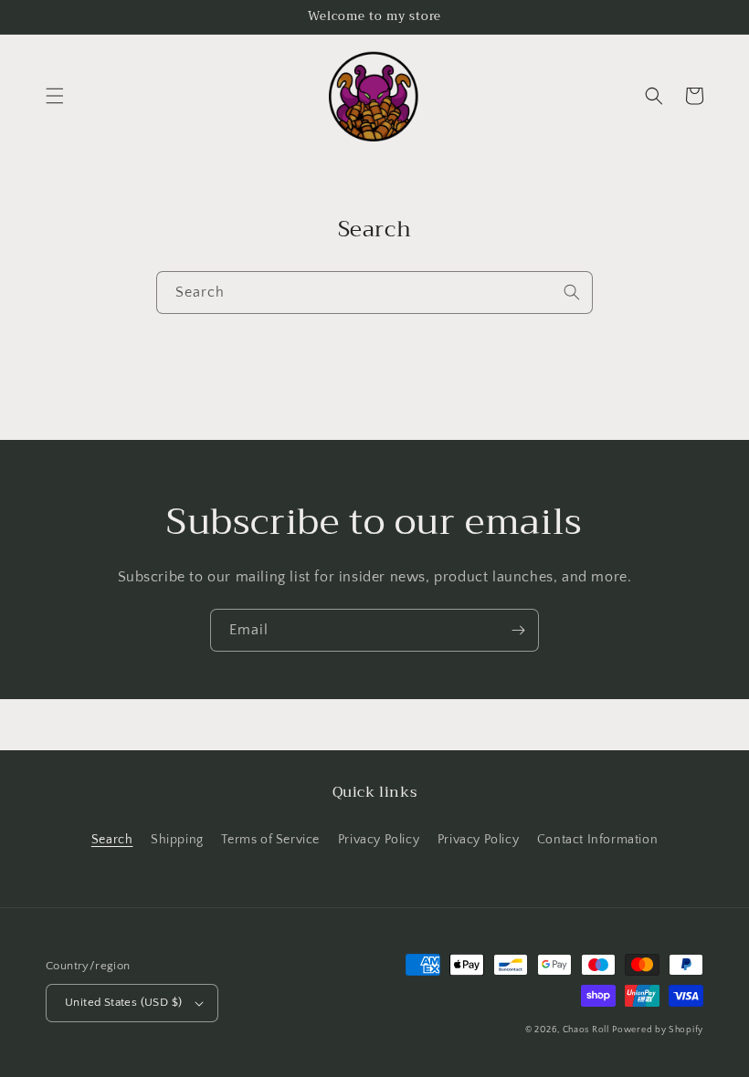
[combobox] (374, 292)
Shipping (177, 839)
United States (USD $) (123, 1002)
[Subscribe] (518, 630)
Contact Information (597, 839)
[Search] (572, 292)
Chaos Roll (586, 1030)
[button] (55, 96)
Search (112, 839)
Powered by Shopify (657, 1030)
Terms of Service (270, 839)
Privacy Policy (378, 839)
